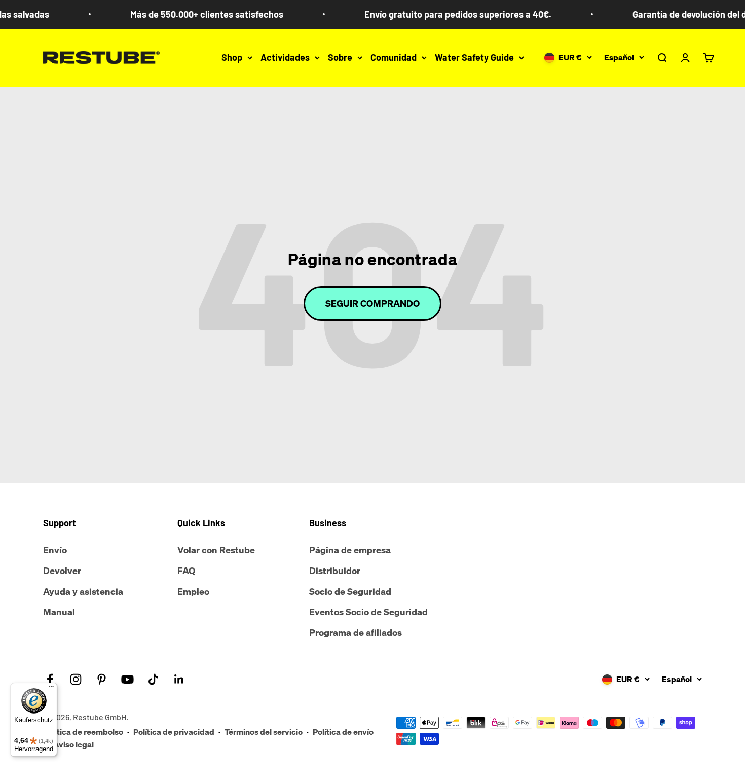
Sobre (340, 57)
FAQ (186, 570)
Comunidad (393, 57)
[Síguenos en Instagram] (76, 679)
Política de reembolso (83, 731)
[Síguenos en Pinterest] (101, 679)
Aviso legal (73, 744)
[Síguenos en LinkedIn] (179, 679)
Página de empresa (350, 550)
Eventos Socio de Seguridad (368, 611)
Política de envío (343, 731)
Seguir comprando (372, 303)
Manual (59, 611)
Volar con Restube (216, 550)
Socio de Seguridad (350, 591)
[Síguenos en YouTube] (127, 679)
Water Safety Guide (474, 57)
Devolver (62, 570)
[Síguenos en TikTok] (153, 679)
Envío (55, 550)
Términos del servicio (264, 731)
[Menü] (51, 689)
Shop (231, 57)
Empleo (193, 591)
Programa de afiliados (355, 632)
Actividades (285, 57)
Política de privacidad (173, 731)
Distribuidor (334, 570)
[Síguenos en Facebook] (50, 679)
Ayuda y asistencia (83, 591)
